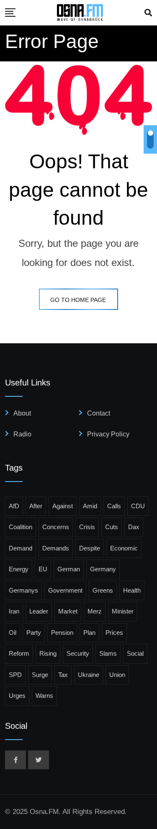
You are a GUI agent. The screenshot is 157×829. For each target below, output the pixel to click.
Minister (123, 611)
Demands (55, 548)
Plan (89, 632)
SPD (15, 674)
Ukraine (88, 674)
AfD (14, 506)
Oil (12, 632)
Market (67, 611)
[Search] (148, 13)
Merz (95, 611)
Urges (17, 695)
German (68, 569)
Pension (62, 632)
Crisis (87, 526)
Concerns (55, 526)
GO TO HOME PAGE (78, 300)
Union (117, 674)
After (35, 506)
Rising (48, 653)
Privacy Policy (108, 434)
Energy (18, 569)
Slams (108, 653)
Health (132, 590)
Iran (14, 611)
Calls (114, 506)
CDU (138, 506)
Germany (103, 569)
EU (43, 569)
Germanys (23, 590)
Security (78, 653)
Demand (20, 548)
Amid (90, 506)
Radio (22, 434)
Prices (114, 632)
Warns (44, 695)
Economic (124, 548)
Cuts (111, 526)
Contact (98, 413)
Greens (103, 590)
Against (62, 506)
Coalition (20, 526)
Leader (38, 611)
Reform (19, 653)
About (22, 413)
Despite (89, 548)
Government (65, 590)
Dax (133, 526)
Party (33, 632)
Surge (40, 674)
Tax (63, 674)
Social (135, 653)
